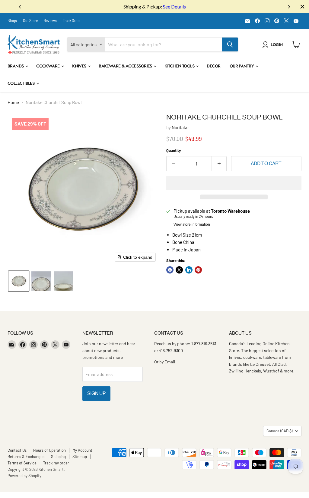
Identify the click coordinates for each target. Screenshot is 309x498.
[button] (273, 44)
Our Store (30, 20)
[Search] (230, 44)
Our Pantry (242, 66)
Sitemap (79, 456)
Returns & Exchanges (26, 456)
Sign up (96, 393)
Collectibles (22, 83)
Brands (16, 66)
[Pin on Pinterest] (198, 270)
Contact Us (17, 450)
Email (169, 361)
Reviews (50, 20)
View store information (192, 224)
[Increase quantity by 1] (219, 163)
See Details (174, 6)
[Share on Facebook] (170, 270)
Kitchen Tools (179, 66)
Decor (213, 66)
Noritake (180, 127)
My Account (82, 450)
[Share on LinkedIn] (189, 270)
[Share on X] (179, 270)
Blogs (12, 20)
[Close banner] (302, 6)
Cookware (48, 66)
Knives (79, 66)
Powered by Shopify (24, 475)
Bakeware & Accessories (126, 66)
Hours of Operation (49, 450)
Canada (279, 430)
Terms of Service (22, 462)
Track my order (56, 462)
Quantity (173, 150)
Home (13, 102)
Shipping (58, 456)
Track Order (72, 20)
